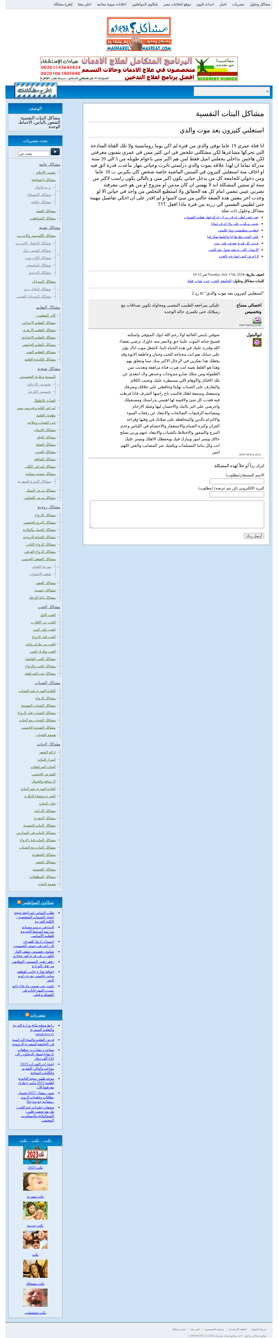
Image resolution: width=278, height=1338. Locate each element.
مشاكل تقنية (49, 227)
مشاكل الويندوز (39, 272)
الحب (215, 281)
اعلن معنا (84, 4)
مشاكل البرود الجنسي (39, 522)
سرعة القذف (41, 567)
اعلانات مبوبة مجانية (112, 4)
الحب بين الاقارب (43, 622)
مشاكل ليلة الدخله (42, 597)
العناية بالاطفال (45, 401)
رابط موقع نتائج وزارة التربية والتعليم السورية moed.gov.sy (33, 1029)
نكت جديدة (35, 1226)
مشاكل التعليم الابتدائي (39, 323)
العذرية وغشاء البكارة (40, 796)
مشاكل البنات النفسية (39, 825)
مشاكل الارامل (45, 811)
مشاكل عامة (49, 164)
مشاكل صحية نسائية (41, 474)
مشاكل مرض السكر (41, 490)
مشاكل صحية (48, 369)
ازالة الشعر (47, 752)
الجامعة (226, 281)
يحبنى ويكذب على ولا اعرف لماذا (235, 224)
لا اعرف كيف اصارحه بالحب (239, 256)
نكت (35, 1255)
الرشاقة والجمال (43, 781)
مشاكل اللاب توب (38, 258)
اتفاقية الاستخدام (238, 1329)
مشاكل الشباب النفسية (38, 705)
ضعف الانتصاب (40, 574)
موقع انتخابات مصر (177, 4)
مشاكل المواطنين (42, 218)
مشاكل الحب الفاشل (40, 659)
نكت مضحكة (35, 1284)
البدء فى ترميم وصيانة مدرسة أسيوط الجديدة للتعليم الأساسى (37, 931)
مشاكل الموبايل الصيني (33, 296)
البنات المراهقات (43, 767)
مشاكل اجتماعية (43, 180)
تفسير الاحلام (46, 172)
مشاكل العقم (46, 583)
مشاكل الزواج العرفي (40, 552)
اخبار (223, 4)
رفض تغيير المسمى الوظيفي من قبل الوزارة (33, 964)
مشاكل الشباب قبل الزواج (36, 713)
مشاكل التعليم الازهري (39, 330)
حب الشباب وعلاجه (41, 422)
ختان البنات (47, 803)
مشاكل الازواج (45, 515)
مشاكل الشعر (45, 862)
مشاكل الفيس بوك (37, 251)
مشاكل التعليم (48, 307)
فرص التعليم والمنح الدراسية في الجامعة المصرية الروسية (33, 1042)
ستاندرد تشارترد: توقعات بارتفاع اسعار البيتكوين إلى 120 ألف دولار (34, 1054)
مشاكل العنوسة (44, 869)
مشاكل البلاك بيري (37, 289)
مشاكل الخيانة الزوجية (39, 537)
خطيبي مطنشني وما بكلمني (238, 230)
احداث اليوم (205, 4)
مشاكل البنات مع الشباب (37, 847)
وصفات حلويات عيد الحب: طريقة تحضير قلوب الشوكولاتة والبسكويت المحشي (35, 1113)
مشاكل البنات (48, 744)
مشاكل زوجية (48, 507)
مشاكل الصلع (46, 444)
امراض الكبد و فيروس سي (36, 408)
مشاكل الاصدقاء (39, 195)
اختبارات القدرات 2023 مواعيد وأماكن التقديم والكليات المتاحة (37, 1068)
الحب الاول (48, 615)
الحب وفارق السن (42, 651)
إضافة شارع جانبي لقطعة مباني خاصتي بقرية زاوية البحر (35, 976)
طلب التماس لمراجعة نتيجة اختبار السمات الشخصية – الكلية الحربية (34, 917)
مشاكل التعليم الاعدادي (38, 337)
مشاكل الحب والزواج (40, 666)
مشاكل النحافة (45, 459)
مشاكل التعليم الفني (41, 352)
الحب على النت (44, 629)
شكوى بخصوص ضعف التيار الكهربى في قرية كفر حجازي (33, 954)
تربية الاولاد (43, 187)
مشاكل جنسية (45, 590)
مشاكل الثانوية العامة (40, 359)
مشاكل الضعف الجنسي (38, 559)
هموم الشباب (46, 735)
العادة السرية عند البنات (38, 789)
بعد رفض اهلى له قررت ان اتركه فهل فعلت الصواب (221, 217)
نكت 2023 (35, 1167)
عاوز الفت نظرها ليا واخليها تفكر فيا (233, 237)
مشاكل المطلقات (43, 877)
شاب (198, 281)
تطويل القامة (46, 415)
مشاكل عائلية (41, 202)
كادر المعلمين (46, 315)
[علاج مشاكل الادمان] (139, 80)
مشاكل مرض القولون (40, 498)
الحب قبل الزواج (44, 637)
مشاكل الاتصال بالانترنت (33, 243)
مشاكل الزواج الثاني (41, 544)
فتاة (190, 281)
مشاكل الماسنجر (38, 265)
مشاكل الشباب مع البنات (37, 720)
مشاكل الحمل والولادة (39, 530)
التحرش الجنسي (43, 774)
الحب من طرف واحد (41, 644)
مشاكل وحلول (260, 4)
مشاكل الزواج (45, 698)
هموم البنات (47, 884)
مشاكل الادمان (45, 430)
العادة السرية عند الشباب (37, 691)
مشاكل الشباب (47, 683)
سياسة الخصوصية (214, 1329)
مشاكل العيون (45, 452)
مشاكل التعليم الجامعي (39, 345)
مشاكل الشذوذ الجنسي (38, 727)
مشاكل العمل (46, 211)
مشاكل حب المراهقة (40, 673)
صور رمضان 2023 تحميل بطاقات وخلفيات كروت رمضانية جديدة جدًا (36, 1097)
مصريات (238, 4)
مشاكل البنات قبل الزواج (38, 840)
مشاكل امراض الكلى (40, 466)
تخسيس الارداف (39, 384)
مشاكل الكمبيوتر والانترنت (36, 236)
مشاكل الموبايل (44, 281)
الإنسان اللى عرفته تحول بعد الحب (233, 250)
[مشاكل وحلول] (139, 50)
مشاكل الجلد (46, 437)
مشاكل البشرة (45, 818)
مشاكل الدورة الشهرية (34, 481)
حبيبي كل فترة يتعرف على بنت (236, 243)
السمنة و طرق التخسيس (37, 377)
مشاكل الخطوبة (44, 855)
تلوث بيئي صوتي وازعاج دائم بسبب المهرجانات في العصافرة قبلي (33, 990)
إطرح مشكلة (63, 4)
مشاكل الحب (49, 607)
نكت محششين (35, 1313)
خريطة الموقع (259, 1329)
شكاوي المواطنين (145, 4)
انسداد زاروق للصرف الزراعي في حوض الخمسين (33, 943)
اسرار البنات (46, 759)
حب (207, 281)
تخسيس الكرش (39, 392)
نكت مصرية (35, 1196)
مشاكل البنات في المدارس (36, 833)
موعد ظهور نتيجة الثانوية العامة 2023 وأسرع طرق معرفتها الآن (36, 1082)
